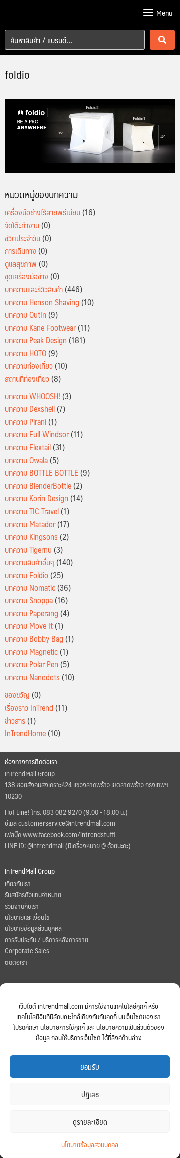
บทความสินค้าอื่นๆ (29, 562)
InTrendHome (25, 733)
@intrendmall (46, 845)
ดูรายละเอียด (90, 1121)
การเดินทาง (20, 250)
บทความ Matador (30, 524)
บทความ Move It (29, 625)
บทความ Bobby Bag (34, 638)
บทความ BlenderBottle (38, 485)
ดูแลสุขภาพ (21, 263)
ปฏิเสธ (90, 1094)
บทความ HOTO (25, 353)
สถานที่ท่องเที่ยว (27, 378)
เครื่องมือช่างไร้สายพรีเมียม (42, 212)
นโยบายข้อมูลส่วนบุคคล (90, 1144)
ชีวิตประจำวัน (22, 238)
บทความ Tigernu (28, 549)
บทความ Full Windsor (37, 434)
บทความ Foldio (26, 574)
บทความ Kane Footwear (40, 327)
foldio (17, 74)
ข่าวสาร (15, 720)
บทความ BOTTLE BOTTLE (41, 472)
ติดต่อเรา (16, 961)
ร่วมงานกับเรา (22, 906)
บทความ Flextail (28, 447)
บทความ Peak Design (36, 340)
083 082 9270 (62, 812)
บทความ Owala (26, 460)
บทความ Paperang (31, 613)
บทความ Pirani (25, 421)
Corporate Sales (27, 950)
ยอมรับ (90, 1066)
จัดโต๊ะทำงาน (22, 225)
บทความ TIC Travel (32, 511)
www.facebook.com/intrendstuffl (69, 834)
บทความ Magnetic (31, 651)
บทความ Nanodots (32, 677)
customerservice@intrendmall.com (67, 823)
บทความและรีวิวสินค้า (34, 289)
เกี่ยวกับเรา (18, 883)
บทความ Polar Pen (31, 664)
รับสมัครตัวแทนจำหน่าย (33, 894)
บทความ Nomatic (30, 587)
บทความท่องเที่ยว (29, 365)
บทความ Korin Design (36, 498)
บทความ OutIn (25, 314)
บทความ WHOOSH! (32, 396)
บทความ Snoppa (29, 600)
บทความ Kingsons (31, 536)
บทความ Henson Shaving (42, 302)
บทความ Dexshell (30, 408)
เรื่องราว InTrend (29, 707)
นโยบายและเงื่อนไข (27, 917)
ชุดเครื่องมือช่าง (26, 276)
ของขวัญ (17, 694)
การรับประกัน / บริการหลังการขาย (46, 939)
